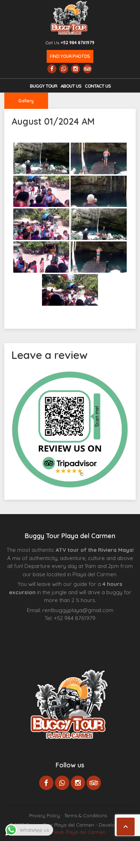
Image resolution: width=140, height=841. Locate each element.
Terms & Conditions (85, 815)
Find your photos (70, 56)
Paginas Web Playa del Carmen (70, 832)
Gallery (26, 100)
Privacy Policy (44, 815)
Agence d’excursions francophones (50, 629)
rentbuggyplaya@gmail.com (77, 610)
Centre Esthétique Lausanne (76, 629)
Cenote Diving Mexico (96, 629)
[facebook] (51, 68)
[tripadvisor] (87, 68)
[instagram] (75, 68)
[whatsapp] (63, 68)
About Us (71, 86)
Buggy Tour (43, 86)
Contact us (98, 86)
